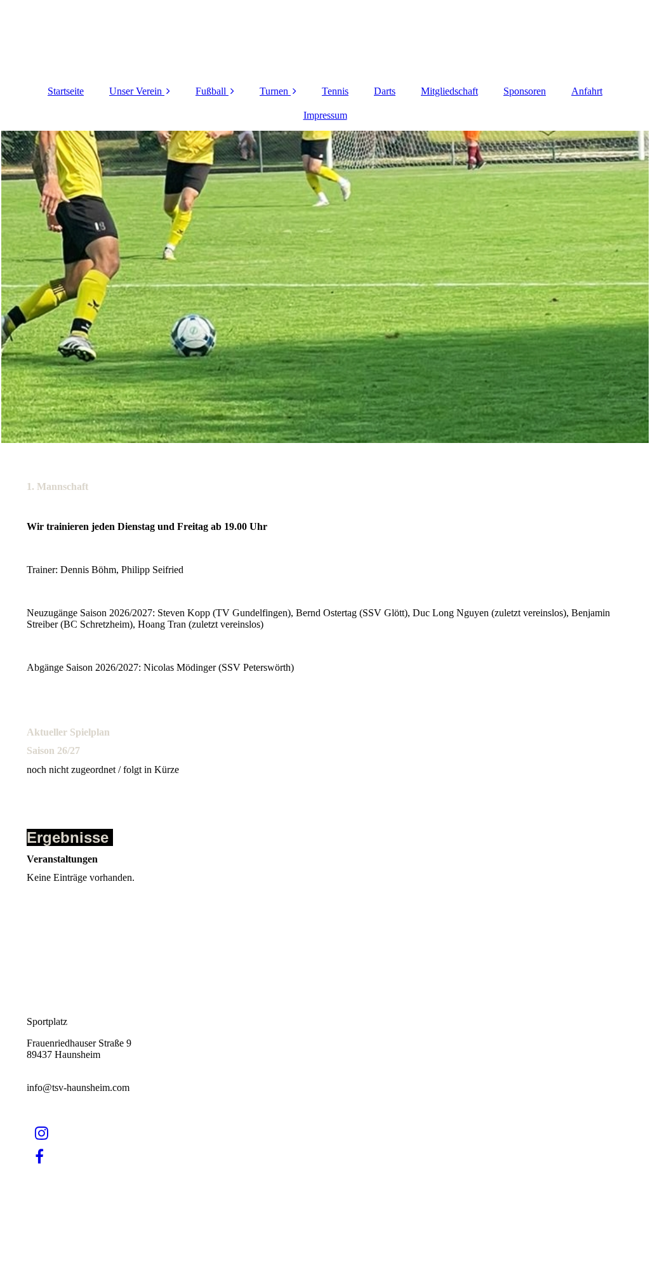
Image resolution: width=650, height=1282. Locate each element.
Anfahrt (586, 91)
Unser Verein (135, 91)
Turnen (274, 91)
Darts (384, 91)
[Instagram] (40, 1133)
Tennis (335, 91)
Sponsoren (524, 91)
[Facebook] (38, 1157)
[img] (325, 287)
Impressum (325, 115)
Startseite (66, 91)
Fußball (211, 91)
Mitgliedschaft (449, 91)
